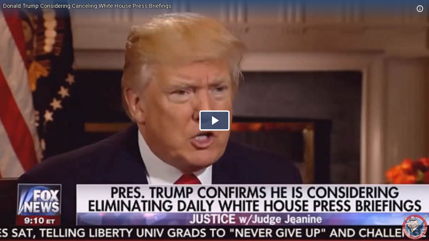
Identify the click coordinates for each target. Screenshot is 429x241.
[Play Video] (214, 120)
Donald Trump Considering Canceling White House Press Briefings (87, 6)
